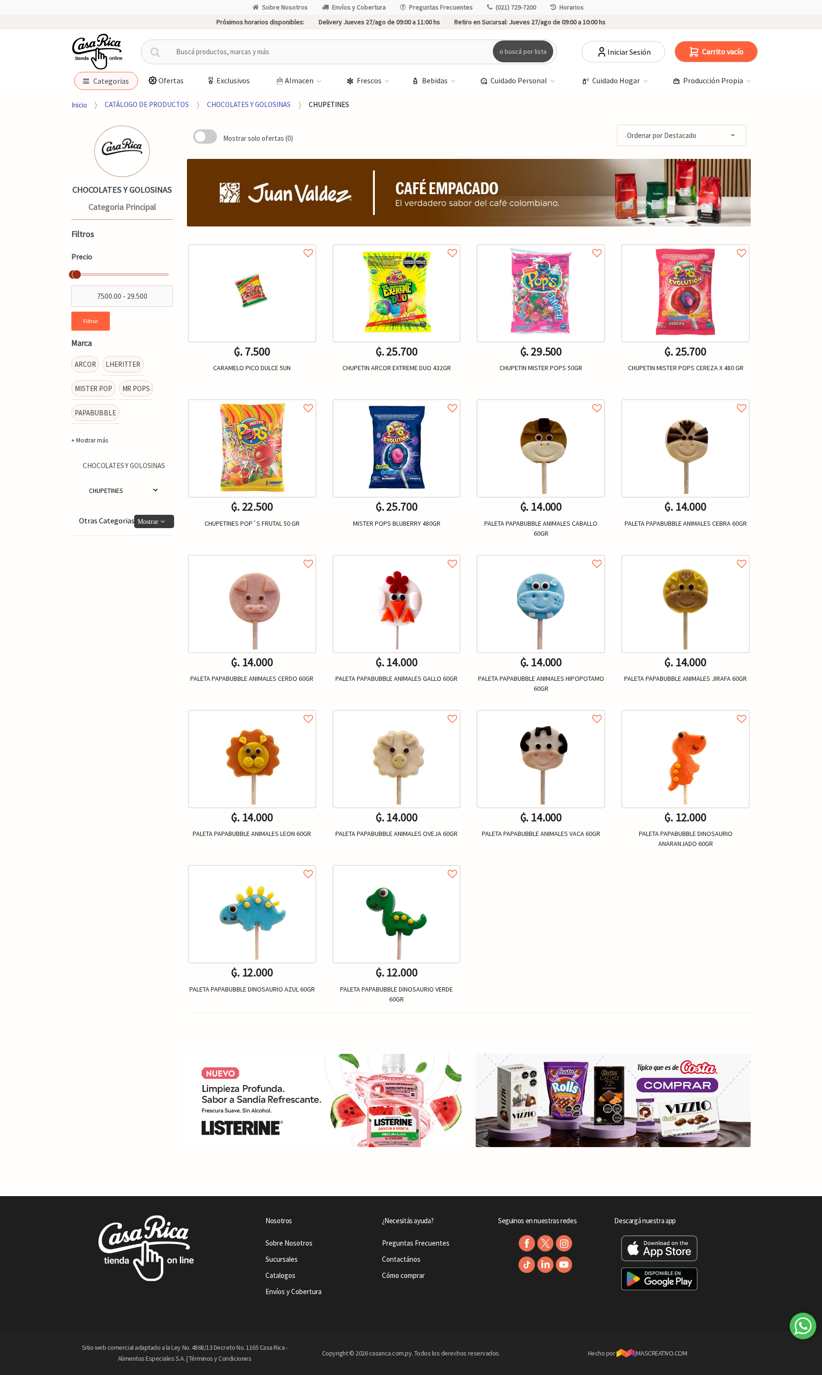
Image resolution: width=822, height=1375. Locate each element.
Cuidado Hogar (616, 80)
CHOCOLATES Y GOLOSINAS (249, 104)
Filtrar (90, 320)
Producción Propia (713, 80)
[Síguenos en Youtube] (564, 1265)
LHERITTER (123, 364)
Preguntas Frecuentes (441, 7)
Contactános (401, 1259)
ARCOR (85, 364)
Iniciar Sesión (629, 52)
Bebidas (435, 80)
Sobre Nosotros (285, 7)
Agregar (541, 894)
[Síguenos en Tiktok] (527, 1265)
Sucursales (281, 1259)
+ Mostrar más (89, 440)
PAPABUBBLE (95, 412)
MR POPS (136, 388)
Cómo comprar (403, 1275)
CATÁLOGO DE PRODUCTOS (147, 104)
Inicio (79, 104)
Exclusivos (233, 80)
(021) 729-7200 (516, 7)
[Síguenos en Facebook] (527, 1243)
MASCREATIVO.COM (661, 1353)
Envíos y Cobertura (359, 7)
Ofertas (171, 80)
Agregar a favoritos (252, 242)
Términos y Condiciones (220, 1358)
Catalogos (280, 1275)
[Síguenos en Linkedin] (545, 1265)
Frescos (370, 80)
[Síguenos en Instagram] (564, 1243)
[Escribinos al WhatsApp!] (803, 1328)
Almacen (300, 80)
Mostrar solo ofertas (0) (258, 138)
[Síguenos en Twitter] (545, 1243)
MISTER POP (93, 388)
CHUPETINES (329, 104)
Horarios (571, 7)
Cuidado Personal (519, 80)
